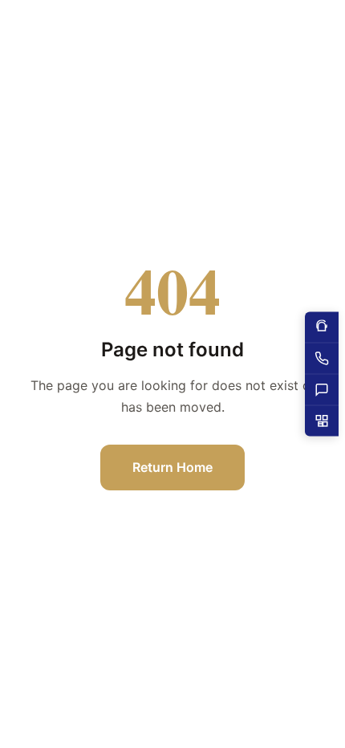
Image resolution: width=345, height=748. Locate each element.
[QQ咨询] (322, 328)
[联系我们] (322, 390)
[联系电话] (322, 359)
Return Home (172, 467)
